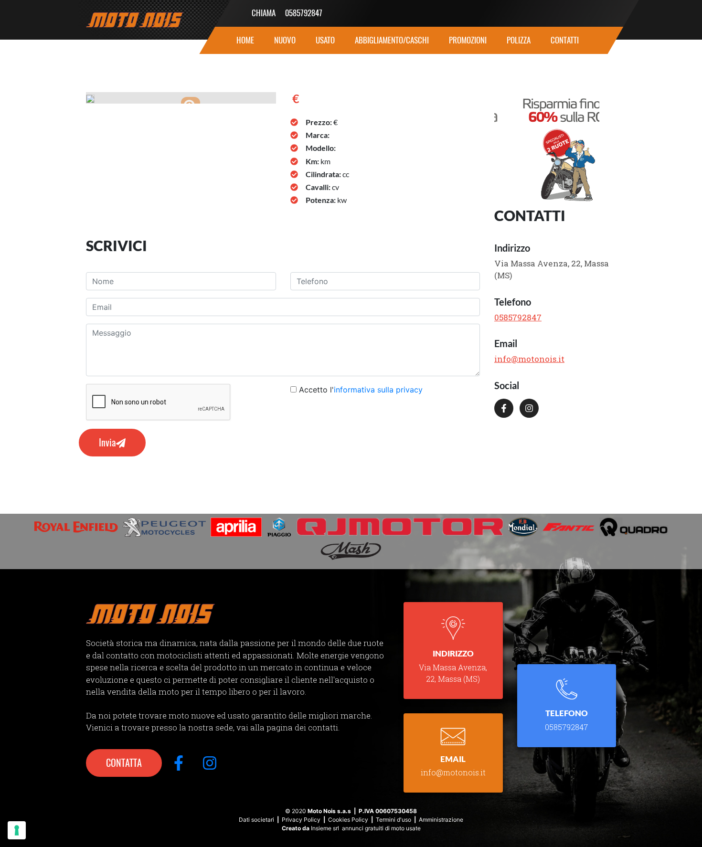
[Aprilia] (236, 527)
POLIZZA (519, 40)
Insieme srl (325, 828)
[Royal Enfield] (76, 527)
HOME (245, 40)
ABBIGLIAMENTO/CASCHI (392, 40)
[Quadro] (633, 527)
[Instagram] (531, 414)
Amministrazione (441, 819)
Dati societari (256, 819)
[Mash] (351, 551)
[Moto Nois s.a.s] (150, 613)
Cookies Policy (348, 819)
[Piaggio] (279, 527)
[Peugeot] (164, 527)
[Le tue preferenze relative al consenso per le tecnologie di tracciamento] (17, 830)
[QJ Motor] (400, 527)
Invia (107, 442)
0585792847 (303, 13)
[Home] (143, 20)
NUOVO (285, 40)
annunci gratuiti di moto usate (381, 828)
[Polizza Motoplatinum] (546, 146)
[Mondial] (523, 527)
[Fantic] (568, 527)
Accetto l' (361, 389)
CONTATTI (565, 40)
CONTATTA (124, 762)
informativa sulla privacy (378, 389)
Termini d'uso (393, 819)
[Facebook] (505, 414)
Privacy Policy (301, 819)
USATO (325, 40)
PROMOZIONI (468, 40)
